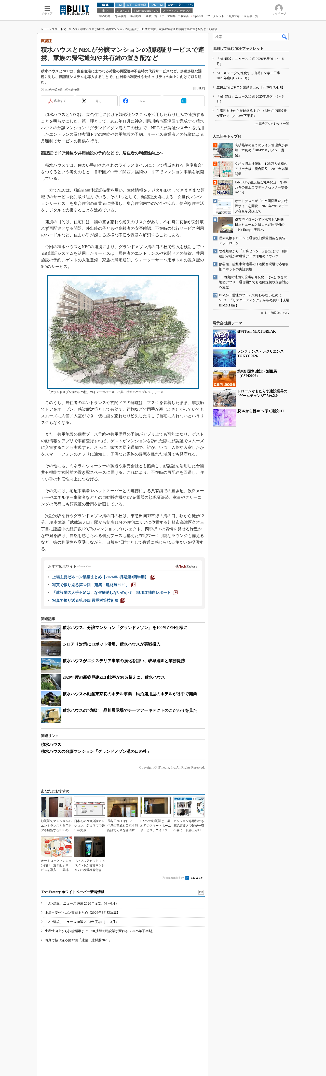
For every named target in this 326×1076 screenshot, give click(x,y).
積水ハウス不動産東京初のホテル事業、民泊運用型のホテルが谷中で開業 (130, 694)
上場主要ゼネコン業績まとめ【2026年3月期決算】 (82, 912)
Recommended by (173, 877)
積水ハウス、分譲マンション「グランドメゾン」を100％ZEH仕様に (125, 627)
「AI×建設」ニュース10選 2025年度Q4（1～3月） (82, 922)
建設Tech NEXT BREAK (256, 331)
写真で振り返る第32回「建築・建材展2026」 (78, 940)
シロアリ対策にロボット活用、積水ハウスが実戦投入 (111, 644)
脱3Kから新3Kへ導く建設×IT (260, 411)
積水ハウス (51, 744)
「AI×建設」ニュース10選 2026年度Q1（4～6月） (82, 903)
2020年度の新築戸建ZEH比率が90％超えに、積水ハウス (114, 677)
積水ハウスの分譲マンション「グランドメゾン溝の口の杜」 (96, 751)
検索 (285, 36)
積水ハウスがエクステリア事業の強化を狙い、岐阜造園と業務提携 (124, 660)
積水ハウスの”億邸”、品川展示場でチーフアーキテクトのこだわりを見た (130, 710)
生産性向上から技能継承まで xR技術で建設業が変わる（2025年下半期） (100, 931)
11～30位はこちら (277, 313)
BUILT (45, 29)
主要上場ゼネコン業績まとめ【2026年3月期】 (250, 87)
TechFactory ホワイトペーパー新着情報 (73, 892)
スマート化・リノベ (64, 29)
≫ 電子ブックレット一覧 (272, 123)
